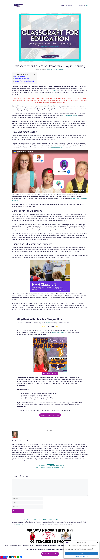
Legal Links (26, 519)
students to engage (57, 147)
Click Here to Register (50, 373)
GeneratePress (19, 524)
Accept (81, 553)
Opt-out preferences (78, 556)
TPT (75, 5)
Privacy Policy (85, 556)
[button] (97, 542)
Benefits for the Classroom (21, 78)
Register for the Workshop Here (50, 415)
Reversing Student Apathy (59, 332)
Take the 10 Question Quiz (50, 554)
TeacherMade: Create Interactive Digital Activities (51, 465)
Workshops (69, 5)
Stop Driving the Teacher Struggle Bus (24, 81)
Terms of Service (43, 519)
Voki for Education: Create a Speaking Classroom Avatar (51, 467)
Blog (62, 5)
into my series (21, 98)
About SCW (82, 5)
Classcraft (53, 90)
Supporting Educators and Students (24, 80)
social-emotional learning (70, 116)
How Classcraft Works (20, 76)
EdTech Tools (50, 464)
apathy (47, 323)
